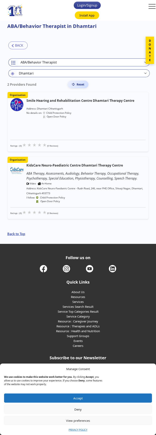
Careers (78, 346)
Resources (78, 297)
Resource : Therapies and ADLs (78, 326)
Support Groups (78, 336)
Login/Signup (87, 5)
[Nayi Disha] (15, 10)
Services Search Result (78, 307)
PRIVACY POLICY (78, 430)
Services (78, 302)
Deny (78, 409)
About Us (78, 292)
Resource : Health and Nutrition (78, 331)
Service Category (78, 316)
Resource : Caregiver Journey (78, 321)
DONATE (150, 50)
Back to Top (16, 234)
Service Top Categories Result (78, 311)
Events (78, 341)
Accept (78, 398)
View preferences (78, 421)
